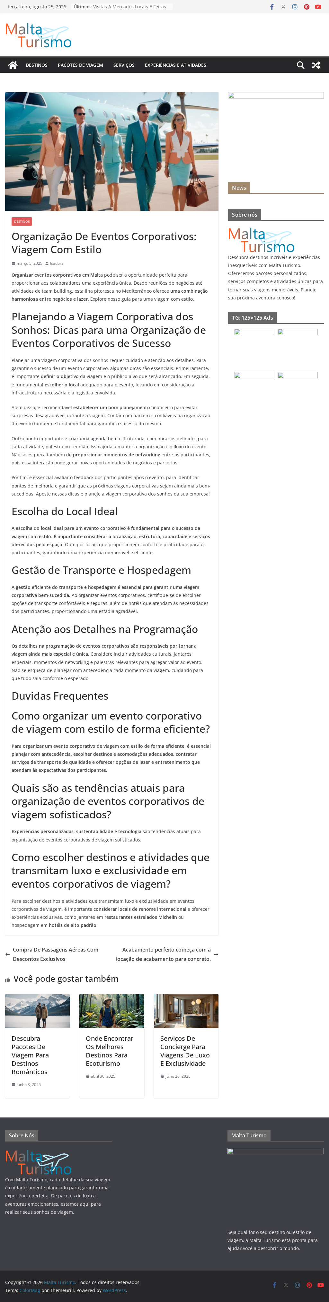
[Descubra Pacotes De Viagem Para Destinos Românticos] (37, 998)
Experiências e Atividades (175, 65)
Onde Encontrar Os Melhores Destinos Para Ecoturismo (109, 1051)
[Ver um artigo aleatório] (316, 65)
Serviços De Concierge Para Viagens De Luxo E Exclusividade (185, 1051)
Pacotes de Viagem (80, 65)
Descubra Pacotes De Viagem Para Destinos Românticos (30, 1055)
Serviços (124, 65)
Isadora (57, 263)
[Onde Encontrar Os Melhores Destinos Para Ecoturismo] (111, 998)
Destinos (37, 65)
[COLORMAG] (261, 230)
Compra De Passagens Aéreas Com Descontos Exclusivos (55, 954)
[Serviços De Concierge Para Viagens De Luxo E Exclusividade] (186, 998)
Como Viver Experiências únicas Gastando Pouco (127, 9)
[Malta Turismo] (13, 65)
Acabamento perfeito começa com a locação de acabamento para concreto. (163, 954)
